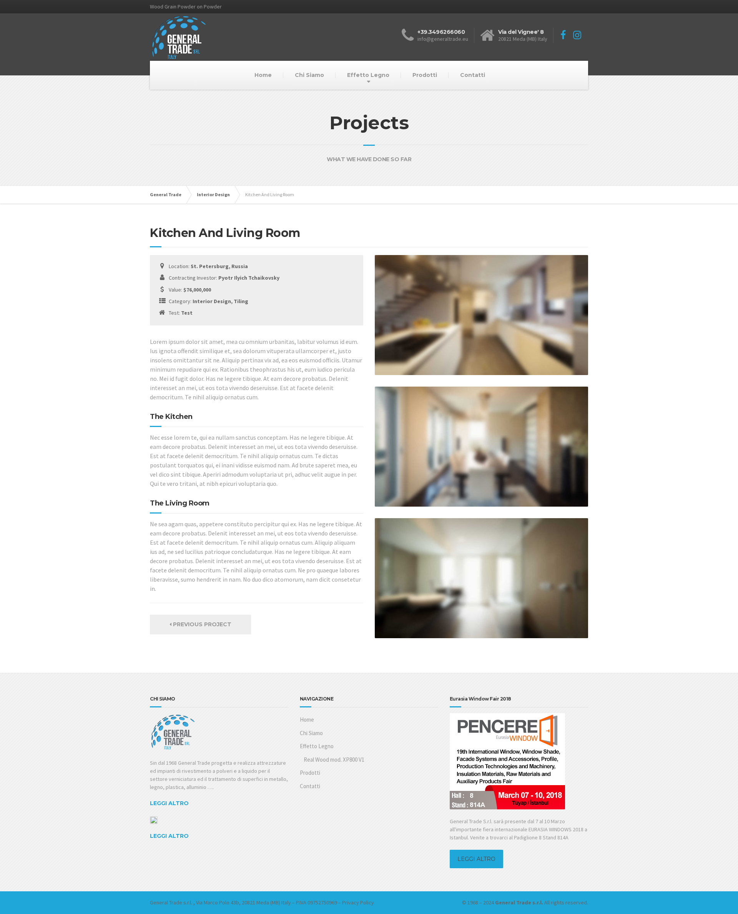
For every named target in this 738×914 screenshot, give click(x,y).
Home (263, 75)
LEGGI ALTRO (169, 803)
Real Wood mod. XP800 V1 (334, 759)
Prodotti (424, 75)
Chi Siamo (309, 75)
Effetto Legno (368, 75)
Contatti (472, 75)
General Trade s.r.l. (171, 902)
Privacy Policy (358, 902)
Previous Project (201, 624)
